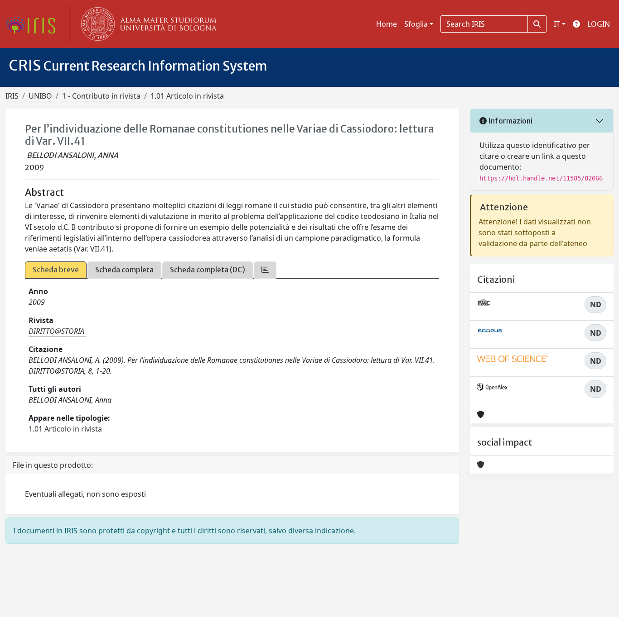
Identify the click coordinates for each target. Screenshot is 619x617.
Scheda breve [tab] (56, 269)
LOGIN (598, 24)
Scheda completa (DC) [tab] (207, 269)
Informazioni (509, 120)
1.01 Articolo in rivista (187, 96)
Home (386, 24)
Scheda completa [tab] (124, 269)
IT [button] (557, 24)
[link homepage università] (147, 24)
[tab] (265, 269)
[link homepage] (34, 24)
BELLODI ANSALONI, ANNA (72, 155)
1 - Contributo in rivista (101, 96)
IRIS (12, 96)
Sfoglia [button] (416, 24)
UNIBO (40, 96)
